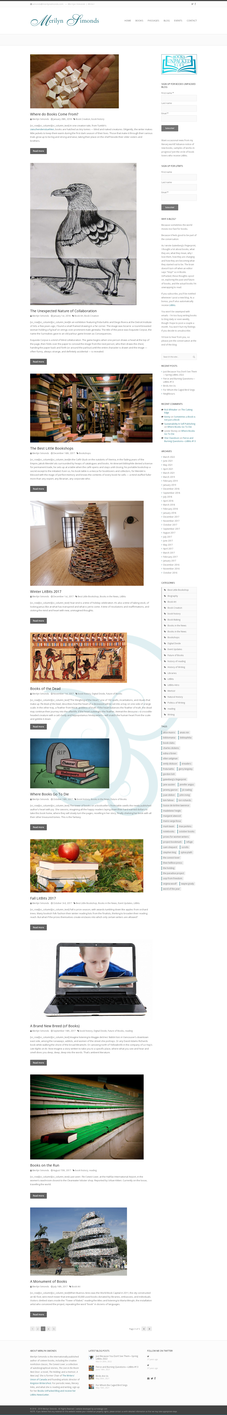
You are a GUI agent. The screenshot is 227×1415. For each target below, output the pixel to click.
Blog (167, 20)
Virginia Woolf (169, 883)
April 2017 (168, 548)
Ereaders (186, 763)
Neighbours (169, 393)
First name (167, 93)
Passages (153, 20)
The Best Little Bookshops (51, 448)
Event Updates (125, 903)
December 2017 (171, 516)
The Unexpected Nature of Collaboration (63, 310)
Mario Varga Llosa (172, 820)
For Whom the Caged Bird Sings (179, 389)
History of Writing (176, 667)
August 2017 (169, 532)
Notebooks (168, 831)
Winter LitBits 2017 (45, 591)
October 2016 (170, 572)
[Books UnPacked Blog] (64, 20)
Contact (192, 20)
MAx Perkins (185, 826)
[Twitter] (192, 4)
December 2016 (171, 564)
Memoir (171, 690)
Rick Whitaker (171, 409)
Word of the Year (171, 888)
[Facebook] (195, 4)
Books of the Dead (45, 688)
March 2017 (169, 552)
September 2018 (171, 492)
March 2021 (169, 472)
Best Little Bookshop (88, 596)
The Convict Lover (171, 857)
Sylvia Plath (186, 852)
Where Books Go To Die (49, 794)
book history (97, 119)
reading (129, 1030)
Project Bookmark (172, 841)
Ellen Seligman (170, 758)
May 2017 (168, 544)
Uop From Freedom (172, 878)
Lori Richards (185, 800)
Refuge (189, 841)
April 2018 (168, 500)
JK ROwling (187, 789)
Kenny (167, 416)
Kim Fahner (168, 800)
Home (127, 20)
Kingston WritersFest (40, 1383)
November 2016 (171, 568)
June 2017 (168, 540)
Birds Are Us (169, 385)
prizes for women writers (176, 836)
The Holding (168, 868)
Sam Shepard (170, 847)
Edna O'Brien (169, 753)
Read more (38, 150)
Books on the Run (44, 1165)
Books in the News (109, 596)
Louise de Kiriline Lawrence (176, 805)
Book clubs (169, 742)
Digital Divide (98, 693)
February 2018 (170, 508)
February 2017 (170, 556)
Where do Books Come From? (54, 114)
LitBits (123, 596)
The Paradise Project (173, 873)
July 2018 (167, 496)
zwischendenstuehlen (42, 129)
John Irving (184, 794)
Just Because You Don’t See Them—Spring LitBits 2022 (180, 373)
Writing (171, 714)
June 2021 (168, 460)
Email (164, 113)
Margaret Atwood (172, 815)
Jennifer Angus (187, 784)
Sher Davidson (171, 437)
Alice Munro (169, 732)
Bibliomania (169, 737)
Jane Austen (169, 784)
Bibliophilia (185, 737)
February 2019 (170, 480)
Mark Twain (168, 826)
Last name (166, 103)
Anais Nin (184, 732)
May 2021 (168, 464)
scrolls (185, 847)
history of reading (177, 661)
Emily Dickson (170, 763)
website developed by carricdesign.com (91, 1409)
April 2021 (168, 468)
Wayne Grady (187, 883)
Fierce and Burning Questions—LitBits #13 (180, 439)
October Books (186, 831)
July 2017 (167, 536)
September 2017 (171, 528)
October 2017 (170, 524)
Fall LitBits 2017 (43, 898)
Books (139, 20)
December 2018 (171, 488)
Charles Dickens (171, 748)
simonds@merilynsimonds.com (48, 4)
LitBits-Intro (173, 685)
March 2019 (169, 476)
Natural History (175, 696)
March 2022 (169, 456)
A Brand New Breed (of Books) (54, 1025)
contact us (119, 1411)
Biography (173, 595)
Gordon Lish (169, 774)
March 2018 (169, 504)
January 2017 (169, 560)
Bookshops (85, 453)
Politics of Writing (176, 702)
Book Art (78, 315)
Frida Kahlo (168, 768)
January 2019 (169, 484)
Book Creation (83, 119)
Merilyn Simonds (40, 119)
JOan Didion (169, 794)
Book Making (174, 619)
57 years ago (152, 1359)
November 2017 (171, 520)
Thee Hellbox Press (172, 862)
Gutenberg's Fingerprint (174, 779)
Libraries (172, 673)
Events (178, 20)
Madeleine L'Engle (172, 810)
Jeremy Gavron (170, 789)
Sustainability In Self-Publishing (179, 423)
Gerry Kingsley (185, 768)
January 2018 (169, 512)
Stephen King (169, 852)
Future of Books (114, 693)
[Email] (148, 1378)
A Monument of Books (48, 1281)
